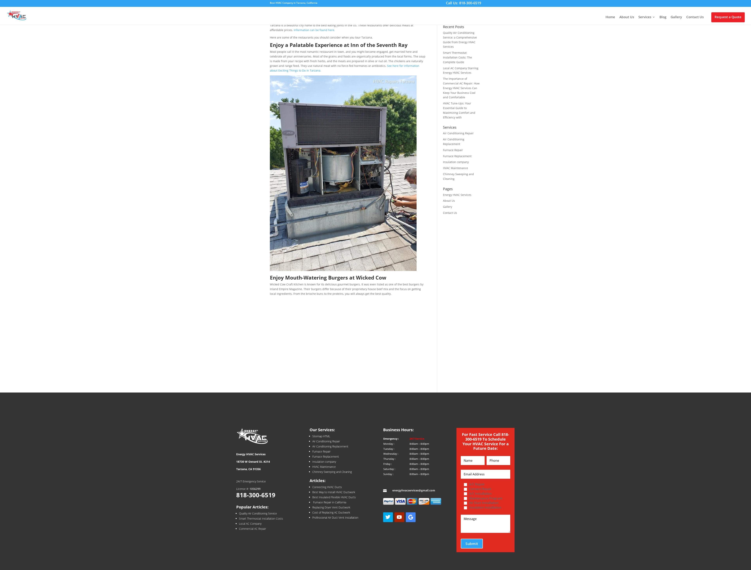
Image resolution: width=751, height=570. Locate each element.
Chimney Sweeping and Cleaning (332, 472)
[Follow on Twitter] (388, 517)
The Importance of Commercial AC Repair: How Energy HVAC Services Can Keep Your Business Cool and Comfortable (461, 88)
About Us (626, 17)
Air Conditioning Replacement (330, 446)
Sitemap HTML (321, 436)
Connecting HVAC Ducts (327, 487)
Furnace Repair (453, 150)
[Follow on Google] (411, 517)
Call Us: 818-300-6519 (463, 3)
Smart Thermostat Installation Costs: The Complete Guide (457, 57)
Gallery (676, 17)
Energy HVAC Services (457, 195)
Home (610, 17)
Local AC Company (250, 523)
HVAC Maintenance (455, 168)
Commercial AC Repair (252, 529)
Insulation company (456, 162)
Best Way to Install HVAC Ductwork (333, 492)
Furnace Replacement (457, 156)
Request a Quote (728, 17)
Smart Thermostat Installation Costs (261, 518)
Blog (662, 17)
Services (644, 17)
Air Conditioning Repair (458, 133)
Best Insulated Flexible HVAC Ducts (334, 497)
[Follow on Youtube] (399, 517)
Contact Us (695, 17)
